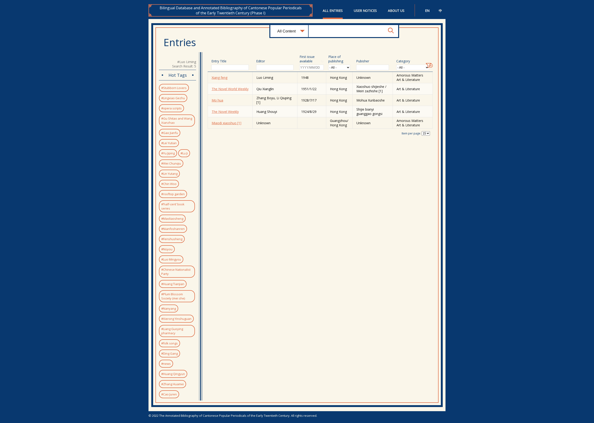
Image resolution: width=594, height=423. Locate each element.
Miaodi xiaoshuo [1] (226, 123)
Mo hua (217, 100)
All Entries (333, 10)
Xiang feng (219, 77)
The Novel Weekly (225, 111)
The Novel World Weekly (230, 89)
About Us (396, 10)
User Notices (365, 10)
